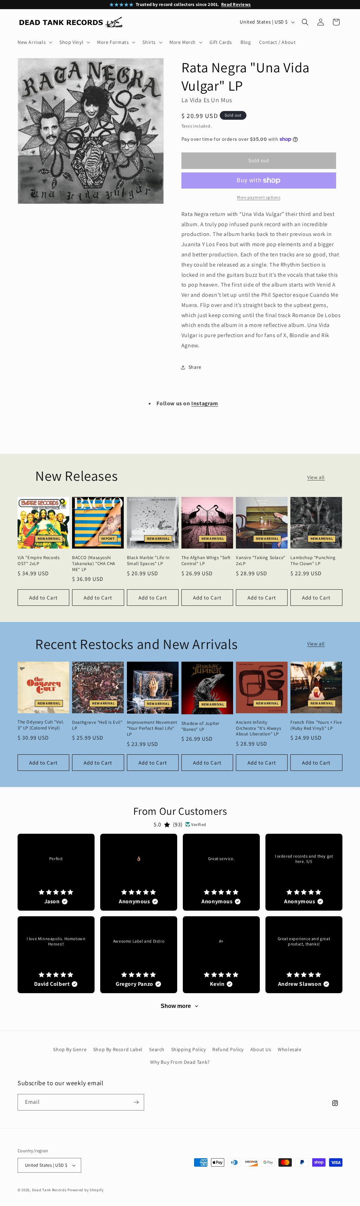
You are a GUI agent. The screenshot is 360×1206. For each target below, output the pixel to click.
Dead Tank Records (49, 1189)
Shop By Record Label (118, 1049)
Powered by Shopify (86, 1189)
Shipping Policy (188, 1049)
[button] (34, 42)
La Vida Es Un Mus (206, 100)
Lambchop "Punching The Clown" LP (312, 560)
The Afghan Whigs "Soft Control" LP (206, 560)
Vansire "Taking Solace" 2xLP (260, 560)
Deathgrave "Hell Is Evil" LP (97, 725)
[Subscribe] (136, 1102)
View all (316, 477)
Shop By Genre (69, 1049)
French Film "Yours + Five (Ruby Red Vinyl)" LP (316, 725)
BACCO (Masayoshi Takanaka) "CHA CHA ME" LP (93, 563)
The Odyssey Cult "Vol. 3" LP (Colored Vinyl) (41, 725)
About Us (260, 1049)
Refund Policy (228, 1049)
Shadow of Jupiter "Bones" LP (200, 726)
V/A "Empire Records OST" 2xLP (38, 560)
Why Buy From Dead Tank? (180, 1062)
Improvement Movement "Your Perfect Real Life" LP (152, 728)
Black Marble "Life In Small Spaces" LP (148, 560)
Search (157, 1049)
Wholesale (289, 1049)
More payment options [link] (258, 197)
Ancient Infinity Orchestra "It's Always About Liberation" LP (258, 728)
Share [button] (194, 367)
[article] (56, 872)
